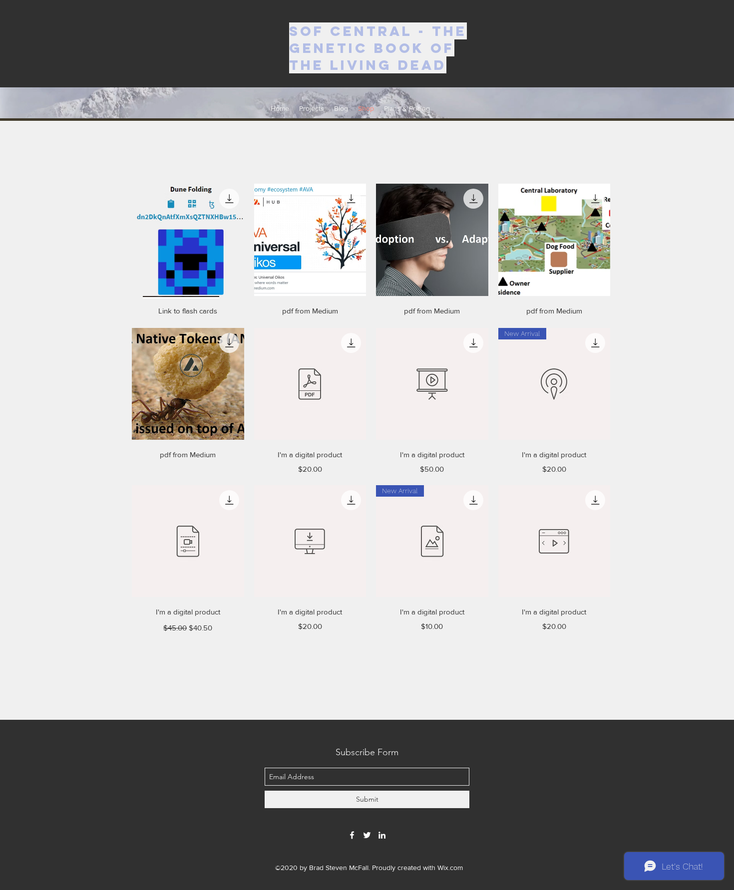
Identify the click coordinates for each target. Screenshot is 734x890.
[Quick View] (188, 240)
